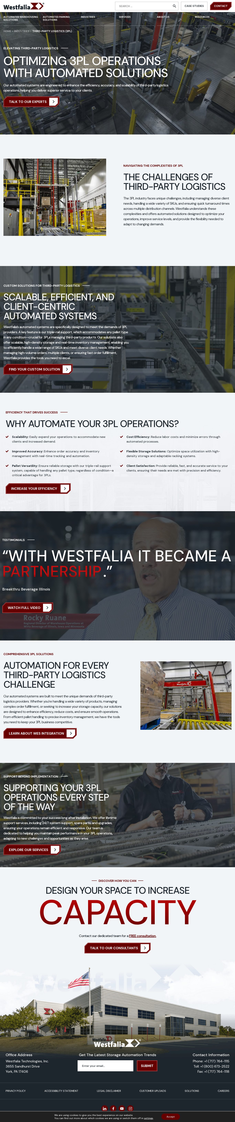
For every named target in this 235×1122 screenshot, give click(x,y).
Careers (223, 1091)
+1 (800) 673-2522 (214, 1066)
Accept (171, 1116)
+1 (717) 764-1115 (216, 1061)
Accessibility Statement (61, 1091)
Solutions (192, 1091)
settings (148, 1118)
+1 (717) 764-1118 (216, 1071)
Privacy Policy (16, 1091)
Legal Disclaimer (109, 1091)
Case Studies (194, 6)
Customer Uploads (153, 1091)
